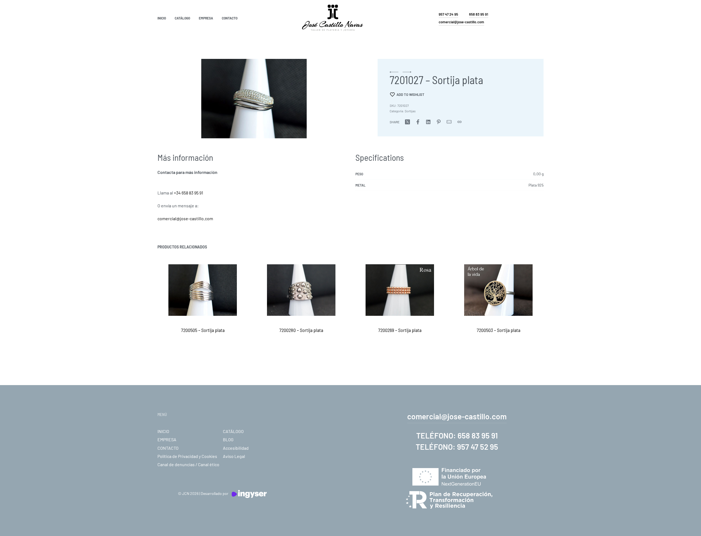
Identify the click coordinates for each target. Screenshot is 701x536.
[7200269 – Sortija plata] (400, 290)
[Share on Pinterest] (438, 121)
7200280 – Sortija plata (301, 330)
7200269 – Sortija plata (399, 330)
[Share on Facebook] (417, 121)
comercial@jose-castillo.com (185, 218)
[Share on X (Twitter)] (407, 121)
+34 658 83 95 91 (188, 192)
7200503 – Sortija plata (498, 330)
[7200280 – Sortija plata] (301, 290)
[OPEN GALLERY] (253, 98)
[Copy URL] (459, 121)
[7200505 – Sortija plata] (202, 290)
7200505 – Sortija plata (203, 330)
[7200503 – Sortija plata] (498, 290)
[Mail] (449, 121)
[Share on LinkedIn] (428, 121)
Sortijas (410, 111)
